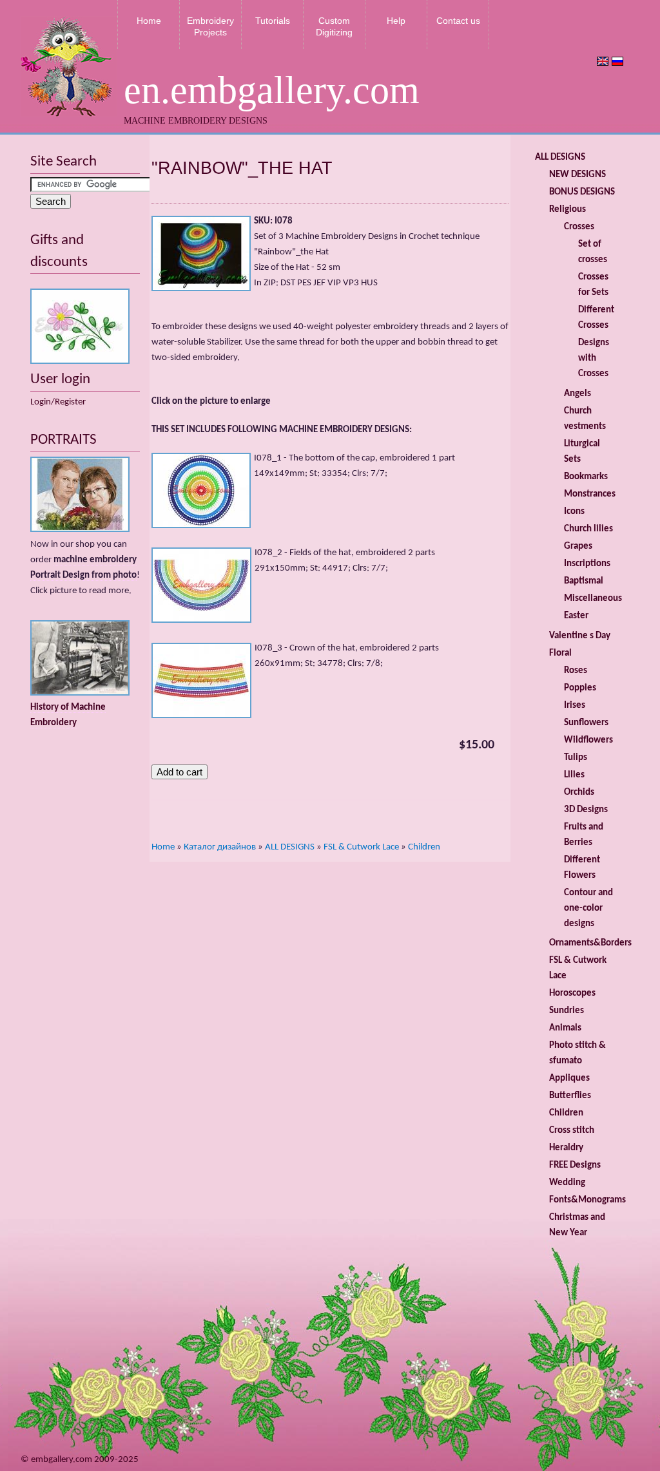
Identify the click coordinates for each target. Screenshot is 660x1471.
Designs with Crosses (593, 358)
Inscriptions (587, 564)
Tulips (575, 758)
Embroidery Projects (210, 26)
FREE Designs (575, 1165)
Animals (565, 1028)
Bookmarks (586, 477)
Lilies (574, 775)
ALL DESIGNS (290, 847)
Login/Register (58, 402)
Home (149, 20)
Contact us (458, 20)
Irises (574, 705)
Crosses (579, 227)
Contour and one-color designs (588, 908)
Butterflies (570, 1096)
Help (396, 20)
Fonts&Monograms (587, 1200)
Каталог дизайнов (220, 847)
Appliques (569, 1078)
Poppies (580, 688)
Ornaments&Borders (590, 943)
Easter (576, 616)
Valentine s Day (579, 636)
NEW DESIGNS (577, 175)
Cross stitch (571, 1130)
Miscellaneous (593, 598)
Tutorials (272, 20)
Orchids (579, 792)
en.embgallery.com (272, 90)
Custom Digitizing (334, 26)
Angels (577, 394)
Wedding (567, 1183)
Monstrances (590, 494)
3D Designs (586, 810)
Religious (567, 209)
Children (424, 847)
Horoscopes (572, 993)
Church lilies (588, 529)
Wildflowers (588, 740)
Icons (574, 512)
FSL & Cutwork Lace (361, 847)
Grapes (578, 546)
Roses (575, 671)
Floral (560, 653)
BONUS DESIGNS (582, 192)
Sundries (566, 1011)
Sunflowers (586, 723)
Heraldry (566, 1148)
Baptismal (583, 581)
